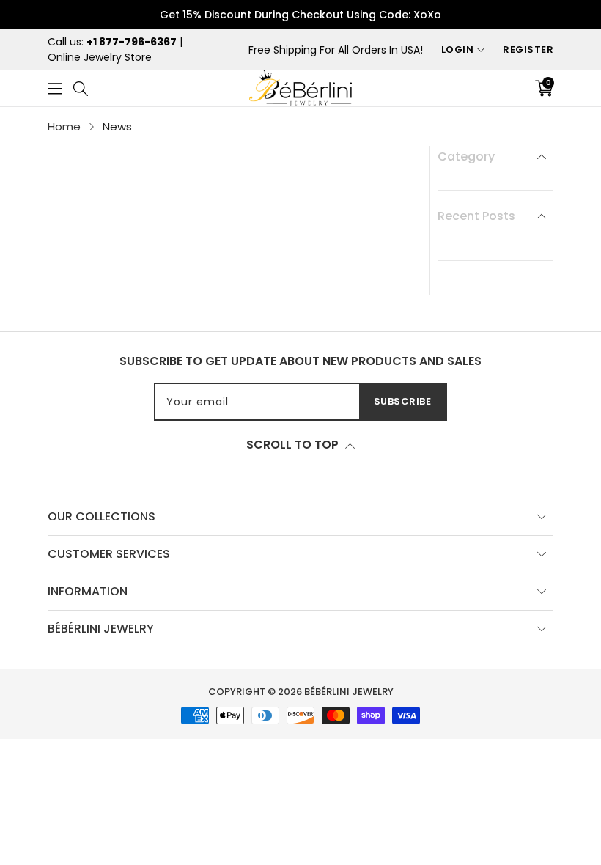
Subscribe (403, 401)
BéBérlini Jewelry (349, 692)
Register (528, 49)
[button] (55, 88)
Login (457, 49)
